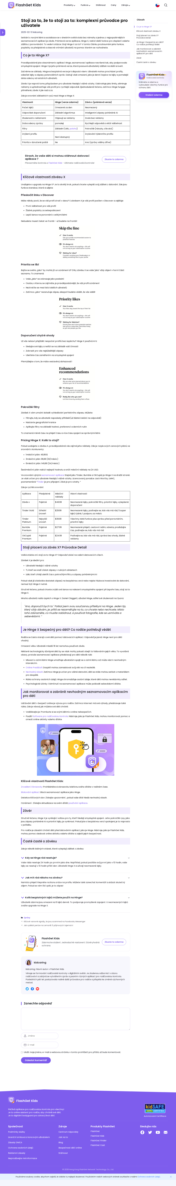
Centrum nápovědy (68, 1132)
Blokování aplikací (30, 792)
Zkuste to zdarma (114, 159)
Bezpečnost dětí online (70, 1148)
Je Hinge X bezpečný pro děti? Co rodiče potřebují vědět (150, 43)
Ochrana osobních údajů (20, 1148)
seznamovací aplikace (52, 475)
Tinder (40, 481)
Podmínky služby (16, 1132)
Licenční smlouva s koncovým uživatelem (29, 1137)
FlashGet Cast (98, 1145)
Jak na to (63, 1137)
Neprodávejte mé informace (22, 1158)
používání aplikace (78, 803)
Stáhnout (101, 5)
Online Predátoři (34, 667)
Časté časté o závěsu (146, 62)
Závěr (138, 58)
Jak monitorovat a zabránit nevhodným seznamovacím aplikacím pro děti (149, 51)
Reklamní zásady (16, 1153)
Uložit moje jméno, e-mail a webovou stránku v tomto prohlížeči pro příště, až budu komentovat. (72, 1052)
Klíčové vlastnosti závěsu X (148, 31)
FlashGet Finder (99, 1140)
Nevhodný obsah (34, 671)
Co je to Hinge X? (144, 27)
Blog (60, 1142)
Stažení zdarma (153, 94)
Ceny (113, 5)
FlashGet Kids (55, 162)
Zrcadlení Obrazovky (31, 786)
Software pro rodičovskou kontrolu (50, 716)
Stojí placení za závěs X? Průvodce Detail (147, 36)
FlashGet (95, 1131)
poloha (73, 128)
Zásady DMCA (15, 1142)
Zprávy (27, 917)
